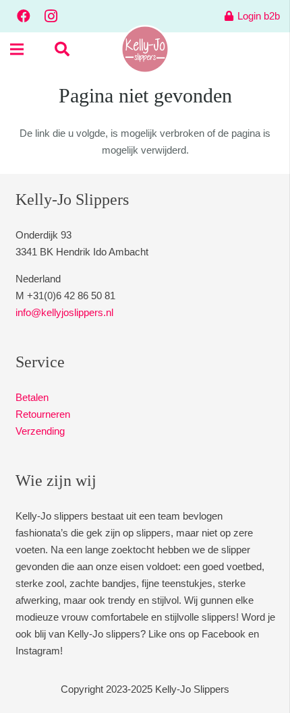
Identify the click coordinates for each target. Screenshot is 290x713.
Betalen (32, 397)
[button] (62, 49)
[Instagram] (50, 16)
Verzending (40, 431)
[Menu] (17, 49)
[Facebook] (23, 16)
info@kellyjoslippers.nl (64, 312)
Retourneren (43, 414)
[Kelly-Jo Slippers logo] (145, 49)
